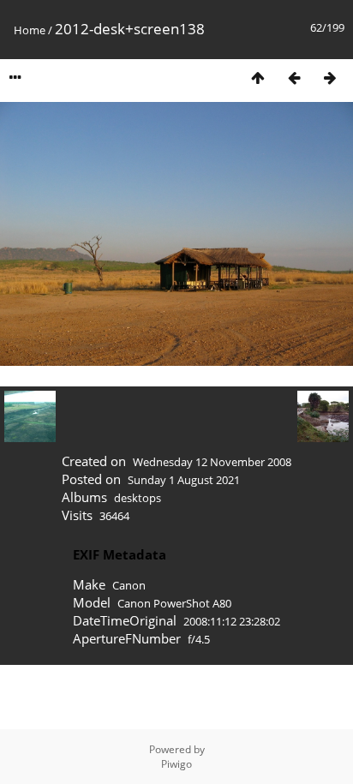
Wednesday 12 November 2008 (212, 462)
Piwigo (176, 764)
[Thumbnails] (258, 77)
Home (29, 30)
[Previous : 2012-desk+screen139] (294, 77)
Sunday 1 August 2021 (184, 480)
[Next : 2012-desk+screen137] (330, 77)
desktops (137, 498)
